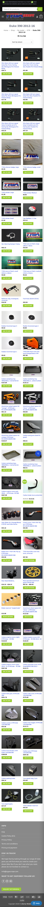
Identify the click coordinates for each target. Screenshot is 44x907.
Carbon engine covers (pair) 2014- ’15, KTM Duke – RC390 (11, 665)
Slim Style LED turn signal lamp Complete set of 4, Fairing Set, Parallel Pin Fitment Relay (31, 125)
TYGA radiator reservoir (30, 805)
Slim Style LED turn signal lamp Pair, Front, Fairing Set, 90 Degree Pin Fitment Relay (10, 65)
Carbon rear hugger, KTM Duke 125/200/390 (32, 723)
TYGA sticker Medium (30, 193)
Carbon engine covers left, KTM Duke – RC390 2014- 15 (32, 638)
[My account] (37, 16)
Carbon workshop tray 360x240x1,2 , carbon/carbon (32, 380)
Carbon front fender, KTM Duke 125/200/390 (10, 751)
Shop (13, 30)
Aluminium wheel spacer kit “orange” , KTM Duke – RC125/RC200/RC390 (10, 408)
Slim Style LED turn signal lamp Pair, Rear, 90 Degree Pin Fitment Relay (11, 95)
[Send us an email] (10, 881)
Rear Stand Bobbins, (8, 581)
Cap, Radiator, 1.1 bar (29, 218)
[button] (3, 16)
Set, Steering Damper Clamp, (11, 244)
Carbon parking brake (8, 778)
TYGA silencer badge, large (10, 167)
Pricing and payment (9, 848)
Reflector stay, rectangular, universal (10, 299)
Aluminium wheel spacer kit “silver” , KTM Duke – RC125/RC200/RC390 (32, 408)
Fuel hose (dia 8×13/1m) (31, 298)
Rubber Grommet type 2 (30, 326)
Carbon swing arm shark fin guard (31, 436)
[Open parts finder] (38, 453)
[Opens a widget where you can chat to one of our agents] (36, 903)
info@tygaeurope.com (10, 871)
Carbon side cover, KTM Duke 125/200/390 (32, 694)
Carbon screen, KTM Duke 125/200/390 (10, 723)
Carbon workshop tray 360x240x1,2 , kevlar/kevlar (10, 380)
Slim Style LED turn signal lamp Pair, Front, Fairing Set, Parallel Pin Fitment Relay (32, 64)
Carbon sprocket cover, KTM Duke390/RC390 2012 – (32, 665)
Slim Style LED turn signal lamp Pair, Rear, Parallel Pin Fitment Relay (31, 95)
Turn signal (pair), (7, 804)
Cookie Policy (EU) (8, 836)
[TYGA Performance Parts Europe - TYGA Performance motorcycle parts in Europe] (20, 16)
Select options (29, 560)
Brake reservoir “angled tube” (11, 608)
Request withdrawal (11, 889)
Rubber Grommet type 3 (9, 326)
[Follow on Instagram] (7, 881)
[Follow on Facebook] (3, 881)
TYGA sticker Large (8, 192)
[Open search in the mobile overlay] (22, 9)
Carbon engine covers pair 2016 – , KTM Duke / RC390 (10, 492)
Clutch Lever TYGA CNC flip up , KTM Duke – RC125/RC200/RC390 (32, 524)
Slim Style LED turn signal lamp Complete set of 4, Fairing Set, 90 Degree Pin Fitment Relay (10, 125)
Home (6, 30)
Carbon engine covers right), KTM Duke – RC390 (11, 638)
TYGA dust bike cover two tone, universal (31, 552)
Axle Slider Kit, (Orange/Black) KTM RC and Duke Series (11, 523)
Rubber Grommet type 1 (9, 351)
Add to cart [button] (7, 73)
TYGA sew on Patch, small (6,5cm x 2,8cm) (10, 272)
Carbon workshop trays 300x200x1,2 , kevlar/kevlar (10, 464)
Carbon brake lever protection (32, 495)
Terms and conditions (10, 844)
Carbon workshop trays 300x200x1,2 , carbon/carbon (32, 465)
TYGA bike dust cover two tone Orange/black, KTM (31, 352)
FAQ (3, 832)
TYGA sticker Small (8, 218)
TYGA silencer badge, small (32, 167)
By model (20, 30)
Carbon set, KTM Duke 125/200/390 (30, 752)
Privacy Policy (7, 840)
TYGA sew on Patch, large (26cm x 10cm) (31, 244)
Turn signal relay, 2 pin (30, 778)
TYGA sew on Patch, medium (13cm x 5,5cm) (32, 272)
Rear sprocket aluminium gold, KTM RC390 (31, 581)
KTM (28, 30)
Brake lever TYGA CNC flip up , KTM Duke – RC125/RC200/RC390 (11, 553)
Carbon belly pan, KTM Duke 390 (10, 694)
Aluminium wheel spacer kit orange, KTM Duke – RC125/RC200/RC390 (10, 437)
